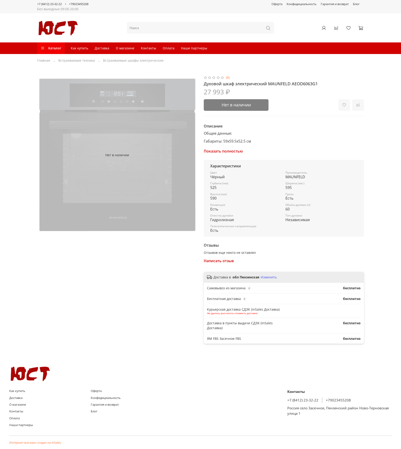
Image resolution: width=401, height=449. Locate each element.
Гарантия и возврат (335, 4)
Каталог (54, 48)
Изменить (269, 277)
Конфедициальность (302, 4)
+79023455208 (78, 4)
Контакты (148, 48)
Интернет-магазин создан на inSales (35, 443)
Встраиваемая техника (76, 60)
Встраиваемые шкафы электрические (133, 60)
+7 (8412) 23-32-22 (49, 4)
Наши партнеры (194, 48)
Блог (356, 4)
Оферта (277, 4)
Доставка (102, 48)
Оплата (169, 48)
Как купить (79, 48)
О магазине (125, 48)
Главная (43, 60)
